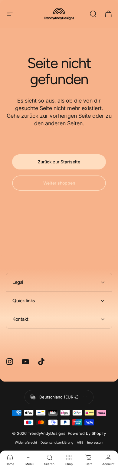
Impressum (95, 442)
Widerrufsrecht (26, 442)
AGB (80, 442)
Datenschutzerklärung (57, 442)
